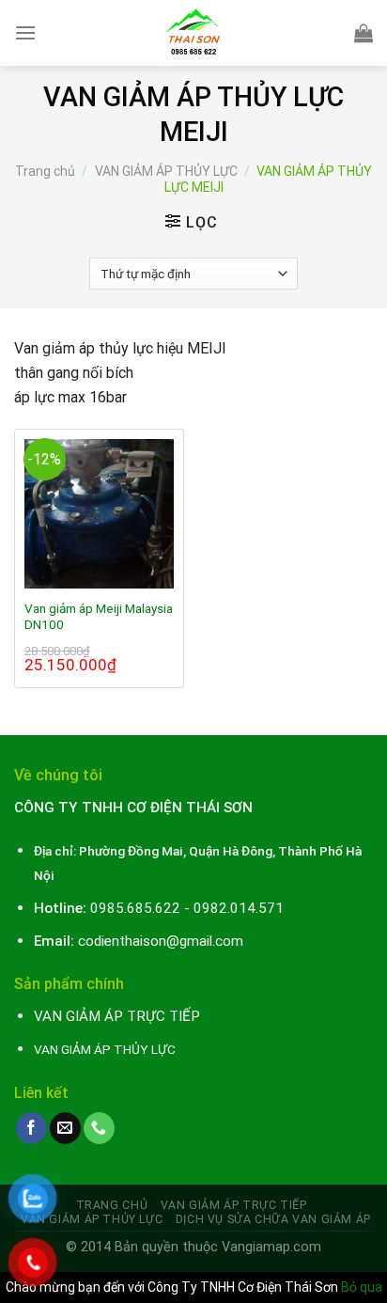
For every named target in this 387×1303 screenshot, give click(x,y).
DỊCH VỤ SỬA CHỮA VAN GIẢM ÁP (273, 1219)
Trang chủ (45, 171)
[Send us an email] (65, 1128)
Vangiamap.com (271, 1247)
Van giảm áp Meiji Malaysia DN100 (98, 617)
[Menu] (25, 32)
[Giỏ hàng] (363, 33)
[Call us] (99, 1128)
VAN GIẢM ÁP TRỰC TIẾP (234, 1205)
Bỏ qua (361, 1287)
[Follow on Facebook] (31, 1128)
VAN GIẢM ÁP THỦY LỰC (166, 171)
